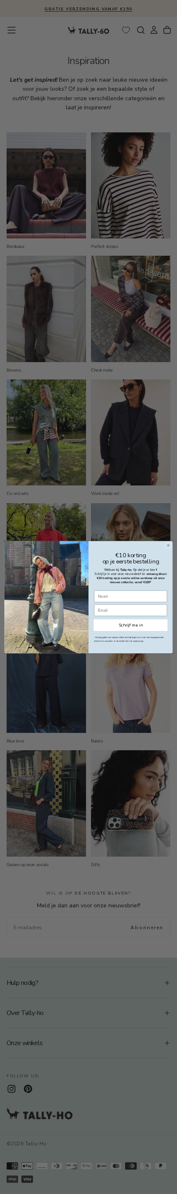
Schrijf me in (131, 625)
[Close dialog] (168, 545)
